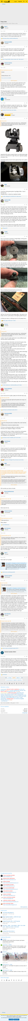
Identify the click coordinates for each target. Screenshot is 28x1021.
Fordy (2, 689)
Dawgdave (5, 951)
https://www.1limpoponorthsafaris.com (10, 901)
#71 (26, 418)
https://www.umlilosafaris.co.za (9, 895)
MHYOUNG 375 (6, 964)
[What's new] (24, 1)
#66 (26, 189)
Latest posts (4, 910)
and (9, 409)
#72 (26, 446)
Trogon (17, 697)
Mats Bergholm (10, 691)
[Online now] (3, 65)
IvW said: (3, 121)
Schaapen (4, 939)
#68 (26, 236)
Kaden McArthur (15, 696)
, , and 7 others (12, 385)
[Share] (24, 31)
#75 (26, 515)
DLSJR (11, 964)
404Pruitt (14, 697)
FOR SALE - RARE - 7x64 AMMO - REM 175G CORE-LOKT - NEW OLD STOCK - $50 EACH (14, 926)
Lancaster (12, 694)
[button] (1, 1)
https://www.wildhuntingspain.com (10, 904)
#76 (26, 533)
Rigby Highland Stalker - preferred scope (12, 916)
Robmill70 (2, 690)
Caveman (2, 695)
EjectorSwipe (20, 694)
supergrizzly (5, 944)
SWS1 (14, 691)
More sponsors (24, 906)
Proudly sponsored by (6, 873)
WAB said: (3, 420)
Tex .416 (22, 689)
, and (10, 38)
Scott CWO (24, 695)
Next (18, 677)
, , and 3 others (14, 459)
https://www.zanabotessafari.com (9, 892)
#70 (26, 393)
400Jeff (2, 696)
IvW (14, 698)
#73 (26, 468)
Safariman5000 (9, 697)
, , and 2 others (9, 110)
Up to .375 (5, 915)
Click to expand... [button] (14, 80)
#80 (26, 656)
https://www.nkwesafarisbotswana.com (10, 882)
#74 (26, 496)
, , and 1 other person (12, 59)
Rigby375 (16, 694)
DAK (12, 695)
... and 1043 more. (4, 701)
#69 (26, 328)
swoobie (11, 690)
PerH (5, 696)
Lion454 (20, 697)
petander (21, 690)
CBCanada (7, 699)
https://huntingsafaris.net (8, 898)
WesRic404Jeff (8, 696)
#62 (26, 46)
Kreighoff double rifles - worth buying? (11, 921)
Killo (24, 690)
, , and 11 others (9, 320)
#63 (26, 67)
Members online (5, 687)
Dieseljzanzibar (16, 690)
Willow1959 (21, 692)
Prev (10, 677)
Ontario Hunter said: (5, 498)
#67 (26, 204)
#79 (26, 618)
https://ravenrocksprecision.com (9, 879)
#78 (26, 580)
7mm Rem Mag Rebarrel (8, 912)
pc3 (20, 689)
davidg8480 (21, 698)
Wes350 (17, 698)
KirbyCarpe (24, 712)
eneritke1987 (3, 697)
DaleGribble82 (3, 698)
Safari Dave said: (4, 397)
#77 (26, 557)
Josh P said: (3, 583)
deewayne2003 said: (5, 535)
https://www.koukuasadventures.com (10, 889)
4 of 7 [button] (14, 677)
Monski (4, 689)
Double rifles (5, 923)
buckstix (2, 694)
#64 (26, 102)
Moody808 (19, 695)
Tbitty (5, 694)
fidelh (25, 696)
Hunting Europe (6, 933)
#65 (26, 118)
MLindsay (2, 699)
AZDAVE (10, 944)
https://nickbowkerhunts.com (9, 886)
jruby (18, 692)
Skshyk (8, 694)
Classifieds (5, 929)
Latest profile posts (5, 937)
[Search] (26, 1)
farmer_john (21, 696)
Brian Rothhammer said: (6, 70)
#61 (26, 31)
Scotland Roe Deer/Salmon (9, 931)
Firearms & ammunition (7, 919)
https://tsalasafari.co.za (7, 876)
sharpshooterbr (8, 695)
